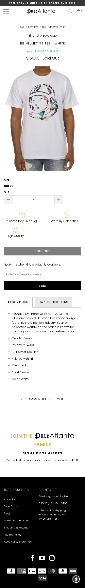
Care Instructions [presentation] (53, 302)
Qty (7, 192)
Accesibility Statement (18, 542)
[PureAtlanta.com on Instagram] (52, 558)
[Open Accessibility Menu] (76, 579)
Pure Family (11, 506)
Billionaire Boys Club (42, 36)
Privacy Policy (12, 535)
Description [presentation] (18, 302)
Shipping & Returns (16, 527)
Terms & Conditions (16, 520)
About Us (9, 499)
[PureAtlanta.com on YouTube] (42, 558)
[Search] (70, 11)
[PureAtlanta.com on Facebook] (32, 558)
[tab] (18, 302)
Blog (7, 513)
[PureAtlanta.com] (41, 11)
